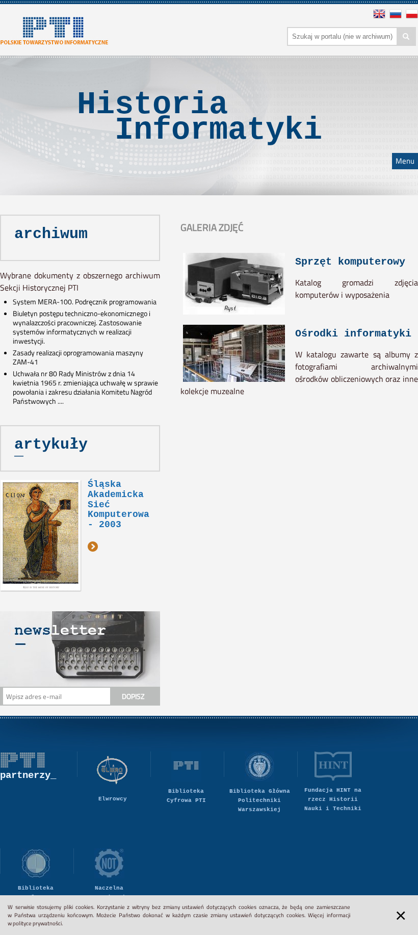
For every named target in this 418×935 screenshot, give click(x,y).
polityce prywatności (37, 923)
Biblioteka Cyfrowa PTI (186, 795)
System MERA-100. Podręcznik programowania (84, 301)
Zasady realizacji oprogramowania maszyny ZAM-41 (78, 357)
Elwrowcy (112, 799)
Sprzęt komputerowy (350, 262)
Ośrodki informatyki (353, 334)
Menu (405, 161)
